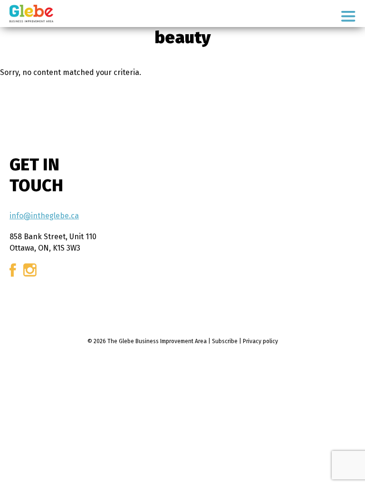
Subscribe (225, 341)
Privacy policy (260, 341)
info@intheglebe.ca (44, 215)
